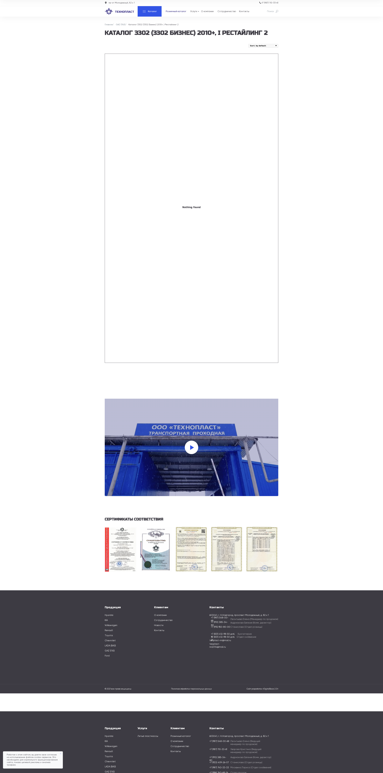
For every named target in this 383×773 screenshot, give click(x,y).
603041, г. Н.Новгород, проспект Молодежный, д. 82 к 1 (239, 736)
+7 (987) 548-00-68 (219, 741)
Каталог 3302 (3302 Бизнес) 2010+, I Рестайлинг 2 (153, 25)
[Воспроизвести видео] (191, 447)
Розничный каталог (176, 11)
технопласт (124, 11)
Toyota (109, 635)
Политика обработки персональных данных (191, 689)
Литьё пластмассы (148, 736)
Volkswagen (111, 625)
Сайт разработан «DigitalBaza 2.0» (262, 689)
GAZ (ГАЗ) (120, 25)
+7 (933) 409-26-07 (219, 762)
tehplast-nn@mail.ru (220, 640)
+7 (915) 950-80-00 (220, 627)
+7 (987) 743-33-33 (219, 767)
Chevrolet (110, 640)
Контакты (244, 11)
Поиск (270, 11)
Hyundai (109, 615)
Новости (158, 625)
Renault (109, 630)
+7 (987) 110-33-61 (270, 3)
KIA (106, 620)
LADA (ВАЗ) (110, 646)
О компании (207, 11)
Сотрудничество (227, 11)
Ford (107, 656)
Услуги (193, 11)
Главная (109, 25)
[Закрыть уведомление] (60, 753)
